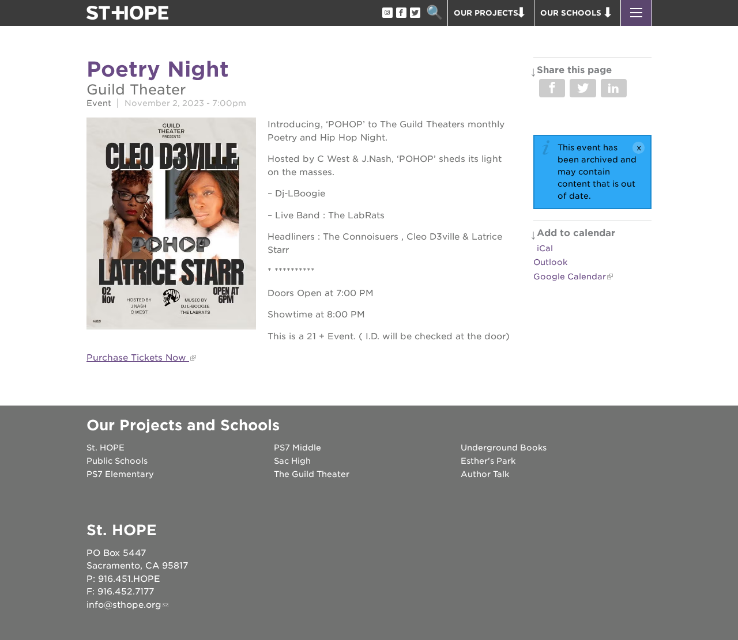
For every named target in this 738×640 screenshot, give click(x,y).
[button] (636, 13)
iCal (545, 248)
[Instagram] (387, 13)
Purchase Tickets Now (137, 358)
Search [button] (434, 13)
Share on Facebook (552, 88)
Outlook (550, 262)
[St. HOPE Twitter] (414, 13)
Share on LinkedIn (614, 88)
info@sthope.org (123, 605)
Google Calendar (569, 276)
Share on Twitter (583, 88)
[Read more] (171, 225)
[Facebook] (400, 13)
